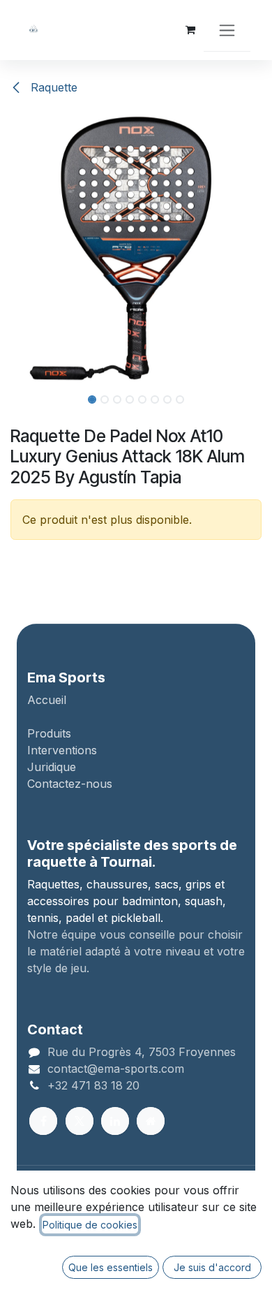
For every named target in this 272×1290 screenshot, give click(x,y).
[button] (13, 248)
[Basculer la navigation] (227, 30)
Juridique (51, 767)
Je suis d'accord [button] (212, 1267)
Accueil (46, 700)
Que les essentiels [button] (110, 1267)
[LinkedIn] (115, 1121)
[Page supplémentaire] (151, 1121)
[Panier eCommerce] (190, 30)
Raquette (52, 87)
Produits (49, 733)
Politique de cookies (90, 1225)
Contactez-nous (69, 784)
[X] (79, 1121)
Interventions (62, 750)
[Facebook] (43, 1121)
